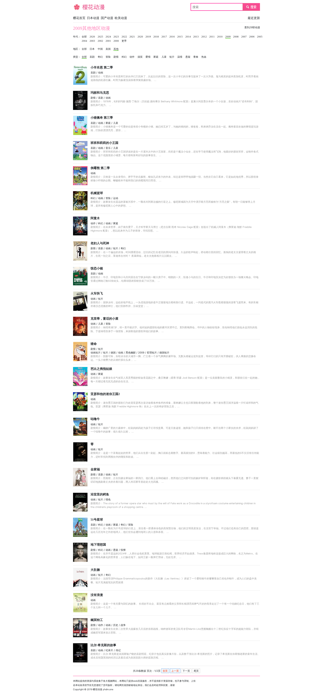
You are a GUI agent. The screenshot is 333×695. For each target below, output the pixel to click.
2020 (140, 36)
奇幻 (100, 57)
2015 (180, 36)
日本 (92, 49)
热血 (203, 57)
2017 (164, 36)
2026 (92, 36)
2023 (116, 36)
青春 (195, 57)
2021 (132, 36)
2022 (124, 36)
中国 (100, 49)
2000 (116, 41)
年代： (77, 36)
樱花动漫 (79, 7)
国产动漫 (107, 18)
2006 (252, 36)
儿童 (163, 57)
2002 (100, 41)
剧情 (116, 57)
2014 (188, 36)
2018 (156, 36)
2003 (92, 41)
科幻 (124, 57)
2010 (220, 36)
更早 (124, 41)
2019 (148, 36)
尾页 (196, 670)
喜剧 (92, 57)
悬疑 (187, 57)
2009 (228, 36)
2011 (212, 36)
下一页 (186, 670)
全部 (84, 36)
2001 (108, 41)
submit (251, 7)
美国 (108, 49)
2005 (259, 36)
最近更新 (254, 18)
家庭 (155, 57)
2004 (84, 41)
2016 (172, 36)
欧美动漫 (121, 18)
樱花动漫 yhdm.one (103, 689)
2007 (244, 36)
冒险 (108, 57)
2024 (108, 36)
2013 (196, 36)
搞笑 (140, 57)
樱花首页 (79, 18)
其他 (116, 49)
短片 (171, 57)
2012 (204, 36)
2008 (236, 36)
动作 (132, 57)
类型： (77, 57)
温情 (179, 57)
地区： (77, 49)
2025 (100, 36)
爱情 (148, 57)
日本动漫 (93, 18)
